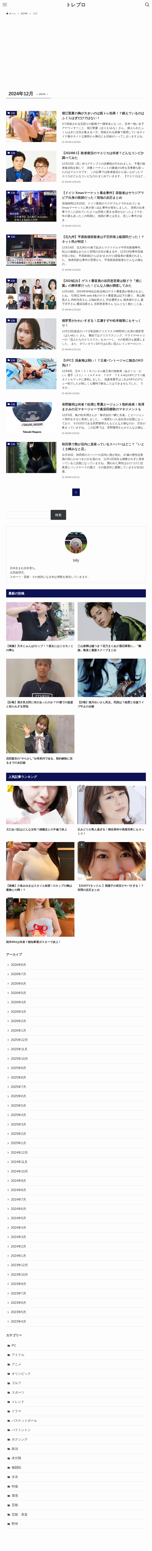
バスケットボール (24, 1420)
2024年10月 (19, 1171)
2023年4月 (18, 1321)
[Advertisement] (76, 46)
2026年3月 (18, 1011)
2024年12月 (19, 1152)
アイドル (18, 1354)
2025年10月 (19, 1058)
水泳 (15, 1477)
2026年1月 (18, 1030)
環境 (15, 1495)
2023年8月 (18, 1284)
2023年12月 (19, 1265)
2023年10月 (19, 1274)
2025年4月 (18, 1115)
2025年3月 (18, 1124)
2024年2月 (18, 1246)
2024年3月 (18, 1237)
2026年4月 (18, 1002)
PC (14, 1345)
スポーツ (18, 1392)
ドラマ (16, 1411)
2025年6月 (18, 1096)
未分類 (16, 1458)
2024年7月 (18, 1199)
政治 (15, 1448)
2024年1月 (18, 1255)
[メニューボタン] (5, 5)
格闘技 (16, 1467)
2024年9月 (18, 1180)
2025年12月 (19, 1040)
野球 (15, 1523)
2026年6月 (18, 983)
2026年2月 (18, 1021)
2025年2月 (18, 1133)
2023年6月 (18, 1302)
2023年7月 (18, 1293)
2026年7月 (18, 974)
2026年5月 (18, 993)
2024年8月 (18, 1190)
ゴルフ (16, 1383)
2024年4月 (18, 1227)
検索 (58, 515)
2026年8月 (18, 964)
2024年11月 (19, 1162)
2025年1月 (18, 1143)
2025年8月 (18, 1077)
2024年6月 (18, 1208)
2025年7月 (18, 1086)
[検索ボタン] (147, 5)
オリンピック (21, 1373)
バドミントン (21, 1430)
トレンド (18, 1401)
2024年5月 (18, 1218)
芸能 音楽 (20, 1514)
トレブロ (76, 4)
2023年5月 (18, 1312)
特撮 (15, 1486)
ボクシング (20, 1439)
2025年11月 (19, 1049)
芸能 (15, 1505)
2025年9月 (18, 1068)
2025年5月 (18, 1105)
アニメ (16, 1364)
